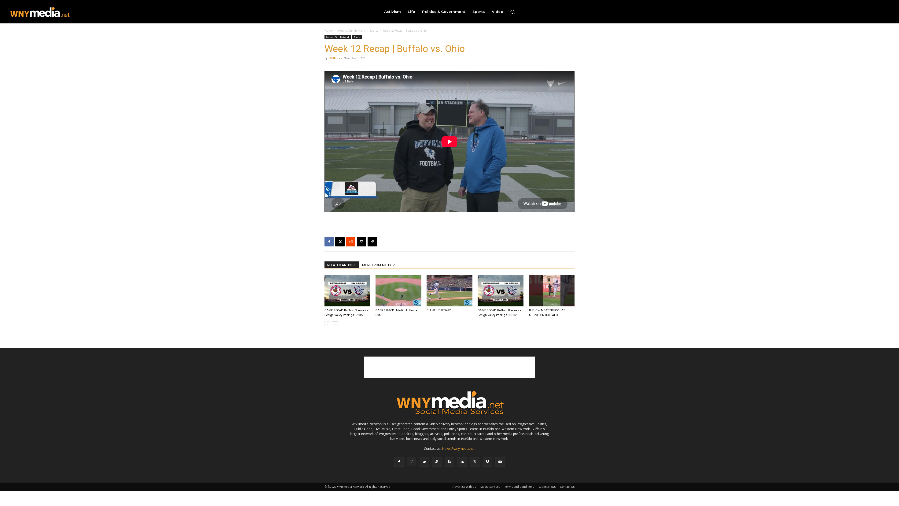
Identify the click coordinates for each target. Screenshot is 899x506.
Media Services (490, 487)
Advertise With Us (464, 487)
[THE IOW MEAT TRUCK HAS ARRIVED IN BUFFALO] (552, 290)
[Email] (361, 241)
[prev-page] (327, 324)
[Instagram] (411, 461)
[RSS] (449, 462)
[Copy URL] (372, 241)
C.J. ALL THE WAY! (439, 310)
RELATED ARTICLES (342, 265)
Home (328, 31)
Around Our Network (351, 31)
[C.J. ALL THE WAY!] (449, 290)
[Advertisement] (449, 367)
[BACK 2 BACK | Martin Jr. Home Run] (398, 290)
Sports (373, 31)
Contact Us (567, 487)
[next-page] (335, 324)
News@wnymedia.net (458, 448)
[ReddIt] (350, 241)
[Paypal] (437, 462)
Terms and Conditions (519, 487)
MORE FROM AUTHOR (378, 265)
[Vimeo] (487, 462)
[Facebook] (329, 241)
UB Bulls (334, 58)
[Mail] (424, 462)
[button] (512, 11)
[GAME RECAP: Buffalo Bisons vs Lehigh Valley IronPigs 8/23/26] (347, 290)
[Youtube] (500, 462)
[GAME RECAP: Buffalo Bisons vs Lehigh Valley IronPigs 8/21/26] (500, 290)
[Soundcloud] (462, 462)
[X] (340, 241)
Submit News (547, 487)
